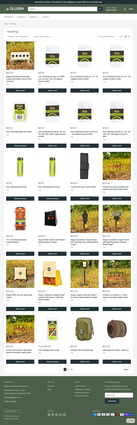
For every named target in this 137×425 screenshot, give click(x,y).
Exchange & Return (82, 392)
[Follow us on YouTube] (60, 414)
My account (111, 10)
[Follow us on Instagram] (56, 414)
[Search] (99, 9)
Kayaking (32, 17)
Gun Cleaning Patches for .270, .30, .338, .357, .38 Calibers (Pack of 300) (116, 134)
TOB (7, 84)
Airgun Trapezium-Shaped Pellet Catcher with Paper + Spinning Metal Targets (51, 297)
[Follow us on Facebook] (49, 414)
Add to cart (20, 90)
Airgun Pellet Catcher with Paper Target (19, 296)
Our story (51, 386)
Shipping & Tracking (82, 389)
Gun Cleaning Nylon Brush (16, 187)
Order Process (80, 386)
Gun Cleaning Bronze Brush (49, 187)
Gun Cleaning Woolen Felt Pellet (19, 132)
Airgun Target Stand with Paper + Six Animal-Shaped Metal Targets (84, 296)
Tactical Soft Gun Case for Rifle (83, 187)
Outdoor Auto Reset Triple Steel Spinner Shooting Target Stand (18, 351)
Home (6, 24)
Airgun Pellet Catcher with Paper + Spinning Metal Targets (52, 241)
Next (126, 369)
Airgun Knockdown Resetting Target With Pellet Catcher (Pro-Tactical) (19, 79)
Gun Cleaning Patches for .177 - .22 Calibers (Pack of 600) (84, 78)
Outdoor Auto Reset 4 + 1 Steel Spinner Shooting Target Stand (115, 296)
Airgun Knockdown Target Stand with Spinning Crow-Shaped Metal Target (84, 242)
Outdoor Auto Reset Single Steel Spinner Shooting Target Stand (115, 188)
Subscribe (112, 401)
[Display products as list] (129, 36)
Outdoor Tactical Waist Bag (82, 350)
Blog (49, 389)
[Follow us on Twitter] (52, 414)
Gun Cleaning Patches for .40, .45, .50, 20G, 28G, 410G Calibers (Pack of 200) (52, 134)
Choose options (20, 146)
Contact (45, 17)
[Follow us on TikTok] (64, 414)
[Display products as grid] (126, 36)
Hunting (20, 17)
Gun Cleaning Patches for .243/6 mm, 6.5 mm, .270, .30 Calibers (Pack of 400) (51, 79)
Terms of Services (81, 396)
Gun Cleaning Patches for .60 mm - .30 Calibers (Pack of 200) (84, 133)
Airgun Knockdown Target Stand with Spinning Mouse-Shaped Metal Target (116, 242)
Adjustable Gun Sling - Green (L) (116, 350)
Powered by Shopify (11, 419)
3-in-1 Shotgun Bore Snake (48, 350)
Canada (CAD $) (10, 411)
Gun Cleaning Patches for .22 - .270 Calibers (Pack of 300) (117, 78)
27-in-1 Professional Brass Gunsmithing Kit (16, 241)
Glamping (8, 17)
